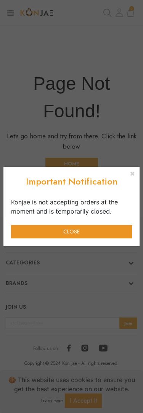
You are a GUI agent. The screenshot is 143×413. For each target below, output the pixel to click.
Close (71, 231)
